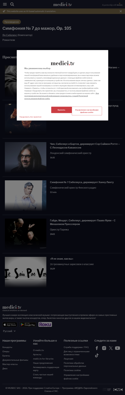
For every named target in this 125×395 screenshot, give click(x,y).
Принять (61, 110)
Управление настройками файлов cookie (87, 111)
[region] (62, 85)
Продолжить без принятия (30, 117)
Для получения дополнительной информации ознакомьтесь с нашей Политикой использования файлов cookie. (61, 95)
